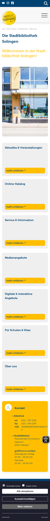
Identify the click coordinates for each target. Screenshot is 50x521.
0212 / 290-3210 (28, 420)
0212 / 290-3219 (28, 423)
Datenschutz (6, 517)
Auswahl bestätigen (25, 499)
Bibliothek (19, 415)
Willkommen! (33, 29)
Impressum (45, 517)
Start (3, 29)
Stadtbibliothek (22, 435)
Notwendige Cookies (13, 486)
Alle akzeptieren (25, 491)
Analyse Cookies (31, 486)
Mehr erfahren (25, 506)
